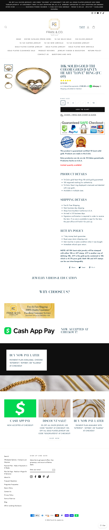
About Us (7, 477)
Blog (5, 502)
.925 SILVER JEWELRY (84, 39)
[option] (54, 5)
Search (6, 456)
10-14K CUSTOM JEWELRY (30, 43)
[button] (65, 80)
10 (94, 103)
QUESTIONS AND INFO (61, 54)
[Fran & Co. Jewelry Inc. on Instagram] (31, 476)
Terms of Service (9, 498)
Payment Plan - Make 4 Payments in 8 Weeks (15, 467)
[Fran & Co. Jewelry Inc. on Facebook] (35, 476)
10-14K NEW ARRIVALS (53, 43)
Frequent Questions (10, 481)
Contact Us (7, 491)
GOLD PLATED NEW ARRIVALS (81, 47)
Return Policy (8, 488)
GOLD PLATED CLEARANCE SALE (21, 51)
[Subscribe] (53, 469)
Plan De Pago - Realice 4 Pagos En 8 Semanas (15, 472)
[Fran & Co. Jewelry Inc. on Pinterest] (43, 476)
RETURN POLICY (94, 51)
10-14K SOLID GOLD (63, 39)
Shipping (63, 89)
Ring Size (65, 99)
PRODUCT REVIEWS (47, 51)
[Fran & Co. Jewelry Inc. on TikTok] (48, 476)
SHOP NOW (54, 438)
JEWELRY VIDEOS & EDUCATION (71, 51)
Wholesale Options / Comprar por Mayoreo (15, 461)
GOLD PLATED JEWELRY (55, 47)
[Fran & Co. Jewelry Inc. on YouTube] (39, 476)
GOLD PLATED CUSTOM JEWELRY (28, 47)
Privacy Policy (8, 495)
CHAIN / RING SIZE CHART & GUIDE (80, 114)
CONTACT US (43, 54)
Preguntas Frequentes (11, 484)
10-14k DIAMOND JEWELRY (78, 43)
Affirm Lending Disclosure (12, 506)
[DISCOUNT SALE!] (54, 408)
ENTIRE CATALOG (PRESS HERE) (37, 39)
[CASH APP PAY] (20, 408)
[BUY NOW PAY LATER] (89, 408)
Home (18, 39)
